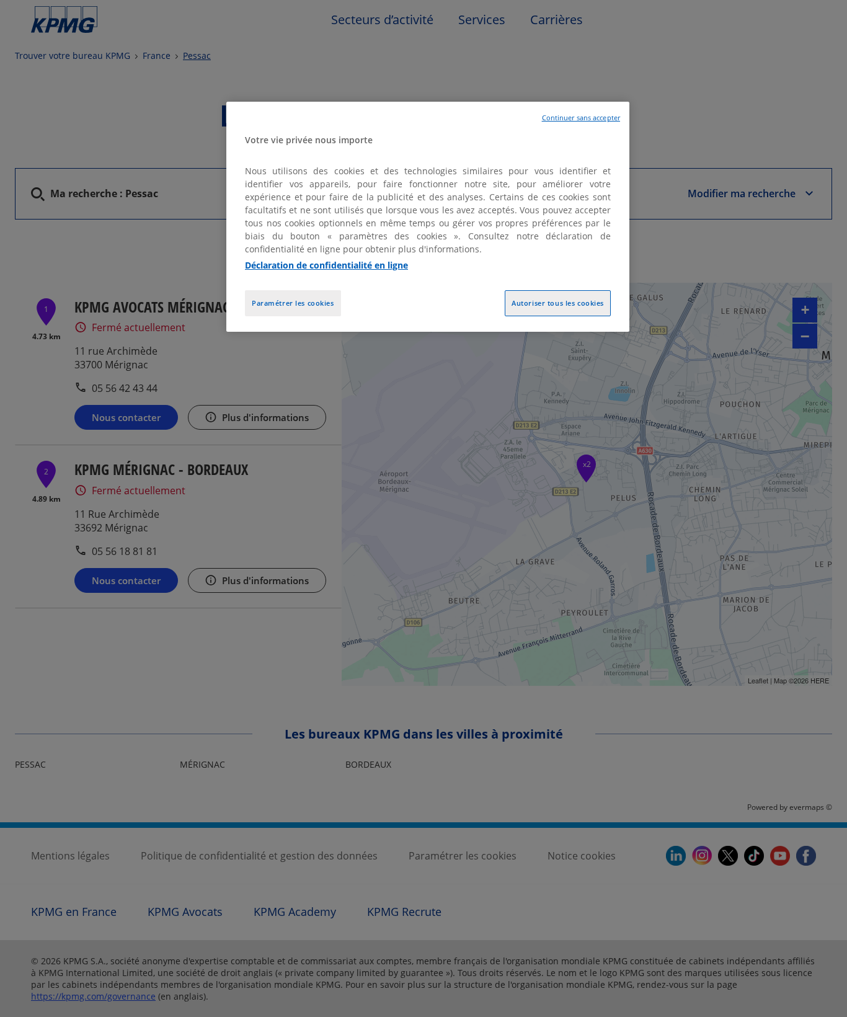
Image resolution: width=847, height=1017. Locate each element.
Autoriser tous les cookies (558, 303)
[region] (427, 217)
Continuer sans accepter (581, 117)
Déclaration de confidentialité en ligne (326, 265)
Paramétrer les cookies (293, 303)
